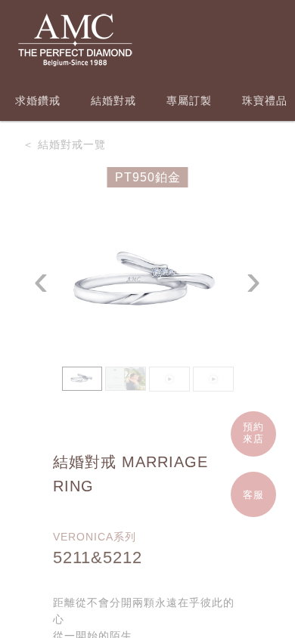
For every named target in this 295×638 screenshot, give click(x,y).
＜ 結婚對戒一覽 (64, 144)
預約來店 (253, 432)
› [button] (254, 280)
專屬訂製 (189, 100)
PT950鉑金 (148, 177)
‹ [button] (41, 280)
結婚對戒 (113, 100)
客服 (253, 494)
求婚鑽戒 (38, 100)
